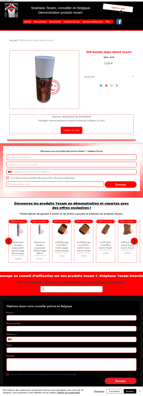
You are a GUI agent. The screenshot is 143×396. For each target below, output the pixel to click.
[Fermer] (139, 391)
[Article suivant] (134, 241)
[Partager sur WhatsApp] (111, 85)
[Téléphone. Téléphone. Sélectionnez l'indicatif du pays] (11, 172)
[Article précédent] (8, 241)
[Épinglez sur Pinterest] (106, 85)
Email (9, 345)
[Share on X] (117, 85)
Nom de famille (13, 323)
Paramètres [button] (99, 391)
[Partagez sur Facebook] (101, 85)
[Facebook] (119, 21)
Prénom (10, 313)
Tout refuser (114, 391)
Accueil (13, 40)
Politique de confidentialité (68, 392)
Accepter (130, 391)
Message (10, 356)
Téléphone (12, 334)
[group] (71, 241)
